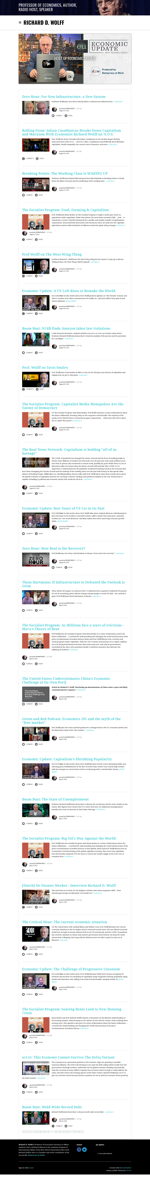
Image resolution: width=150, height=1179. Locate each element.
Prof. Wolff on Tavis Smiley (45, 367)
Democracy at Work (36, 1155)
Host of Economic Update (75, 58)
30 (67, 1131)
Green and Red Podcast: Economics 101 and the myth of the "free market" (71, 721)
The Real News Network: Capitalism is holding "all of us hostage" (69, 451)
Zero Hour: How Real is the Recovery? (53, 548)
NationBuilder (125, 1168)
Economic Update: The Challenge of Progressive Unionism (71, 969)
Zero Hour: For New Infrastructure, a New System (64, 97)
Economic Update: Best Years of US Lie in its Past (63, 508)
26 (52, 1131)
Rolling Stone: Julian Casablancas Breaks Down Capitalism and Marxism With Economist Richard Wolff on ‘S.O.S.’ (71, 132)
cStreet (128, 1170)
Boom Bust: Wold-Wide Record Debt (52, 1107)
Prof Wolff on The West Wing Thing (52, 254)
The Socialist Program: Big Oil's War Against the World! (69, 838)
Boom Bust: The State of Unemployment (55, 799)
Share (70, 115)
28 (60, 1131)
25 (48, 1131)
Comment (59, 115)
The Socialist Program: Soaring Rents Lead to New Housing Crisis (71, 1011)
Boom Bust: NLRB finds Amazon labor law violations (66, 328)
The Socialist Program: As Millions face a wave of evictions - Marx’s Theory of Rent (73, 627)
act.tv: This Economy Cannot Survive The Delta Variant (68, 1057)
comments (28, 158)
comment (28, 239)
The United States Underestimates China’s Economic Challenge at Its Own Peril (66, 680)
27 (56, 1131)
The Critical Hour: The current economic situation (64, 922)
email (31, 1168)
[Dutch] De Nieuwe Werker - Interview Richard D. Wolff (69, 885)
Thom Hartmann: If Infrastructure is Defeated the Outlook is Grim (73, 584)
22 (37, 1131)
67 (75, 1131)
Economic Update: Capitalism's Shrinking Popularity (67, 759)
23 (40, 1131)
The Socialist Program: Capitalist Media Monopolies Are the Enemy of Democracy (73, 406)
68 (79, 1131)
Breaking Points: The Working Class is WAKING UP (65, 173)
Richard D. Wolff (43, 22)
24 (44, 1131)
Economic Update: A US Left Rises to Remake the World (68, 291)
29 (63, 1131)
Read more (118, 102)
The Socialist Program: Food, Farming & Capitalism (65, 210)
